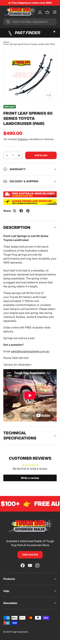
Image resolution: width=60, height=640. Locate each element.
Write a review (30, 478)
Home (6, 42)
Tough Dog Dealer (19, 632)
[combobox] (30, 21)
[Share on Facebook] (21, 210)
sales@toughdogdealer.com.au (30, 351)
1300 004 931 (30, 554)
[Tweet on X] (14, 210)
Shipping (23, 139)
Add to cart (41, 155)
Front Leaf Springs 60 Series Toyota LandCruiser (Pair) (29, 44)
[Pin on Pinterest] (27, 210)
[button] (47, 12)
